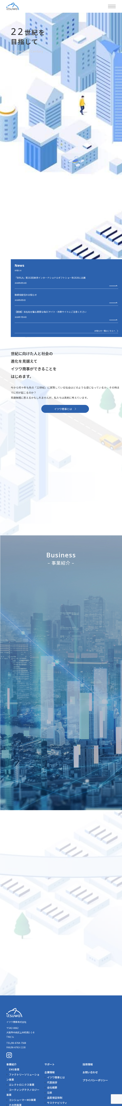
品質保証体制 (54, 1097)
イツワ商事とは (63, 409)
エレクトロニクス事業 (21, 1084)
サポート (49, 1064)
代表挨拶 (52, 1082)
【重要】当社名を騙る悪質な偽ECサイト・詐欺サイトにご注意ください (50, 311)
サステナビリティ (57, 1103)
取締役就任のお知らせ (26, 294)
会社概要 (52, 1087)
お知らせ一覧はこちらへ (104, 330)
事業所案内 (59, 963)
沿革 (49, 1092)
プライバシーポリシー (95, 1080)
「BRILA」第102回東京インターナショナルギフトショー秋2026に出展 (50, 277)
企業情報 (49, 1072)
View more (31, 627)
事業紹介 (11, 1064)
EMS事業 (14, 1069)
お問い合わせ (90, 1072)
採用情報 (88, 1064)
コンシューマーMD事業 (22, 1100)
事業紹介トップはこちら (59, 790)
